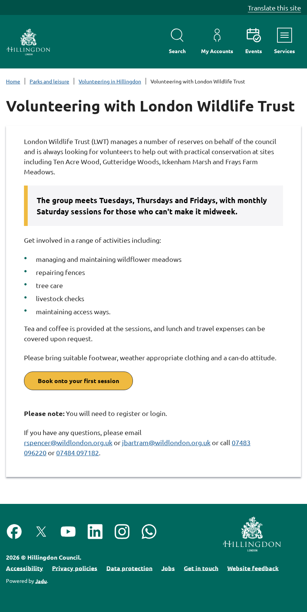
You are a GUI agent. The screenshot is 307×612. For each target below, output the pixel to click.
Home (13, 81)
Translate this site (274, 8)
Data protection (129, 568)
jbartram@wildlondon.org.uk (166, 442)
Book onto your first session (78, 381)
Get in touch (201, 568)
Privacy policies (74, 568)
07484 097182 (77, 452)
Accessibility (24, 568)
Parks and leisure (49, 81)
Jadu (41, 580)
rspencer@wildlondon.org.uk (68, 442)
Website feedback (253, 568)
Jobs (168, 568)
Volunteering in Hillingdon (110, 81)
